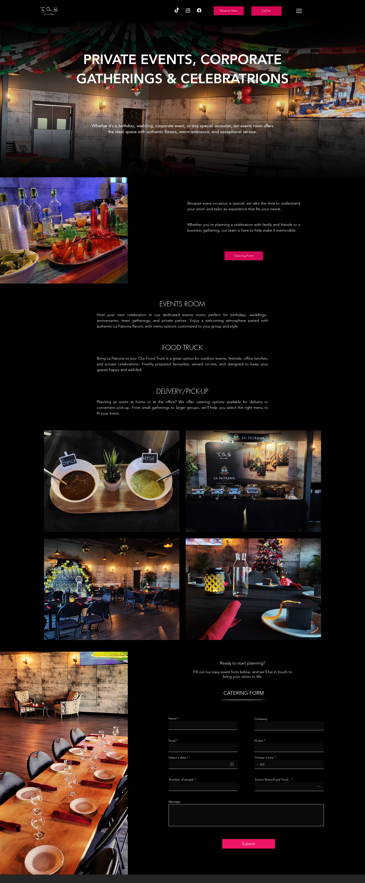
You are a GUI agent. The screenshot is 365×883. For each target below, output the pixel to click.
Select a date (179, 757)
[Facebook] (199, 10)
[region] (266, 11)
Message (174, 801)
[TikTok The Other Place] (177, 10)
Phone (259, 740)
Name (173, 718)
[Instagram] (188, 10)
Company (261, 718)
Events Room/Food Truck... (273, 779)
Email (172, 740)
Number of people (181, 779)
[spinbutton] (286, 764)
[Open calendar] (232, 764)
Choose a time (264, 757)
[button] (299, 11)
